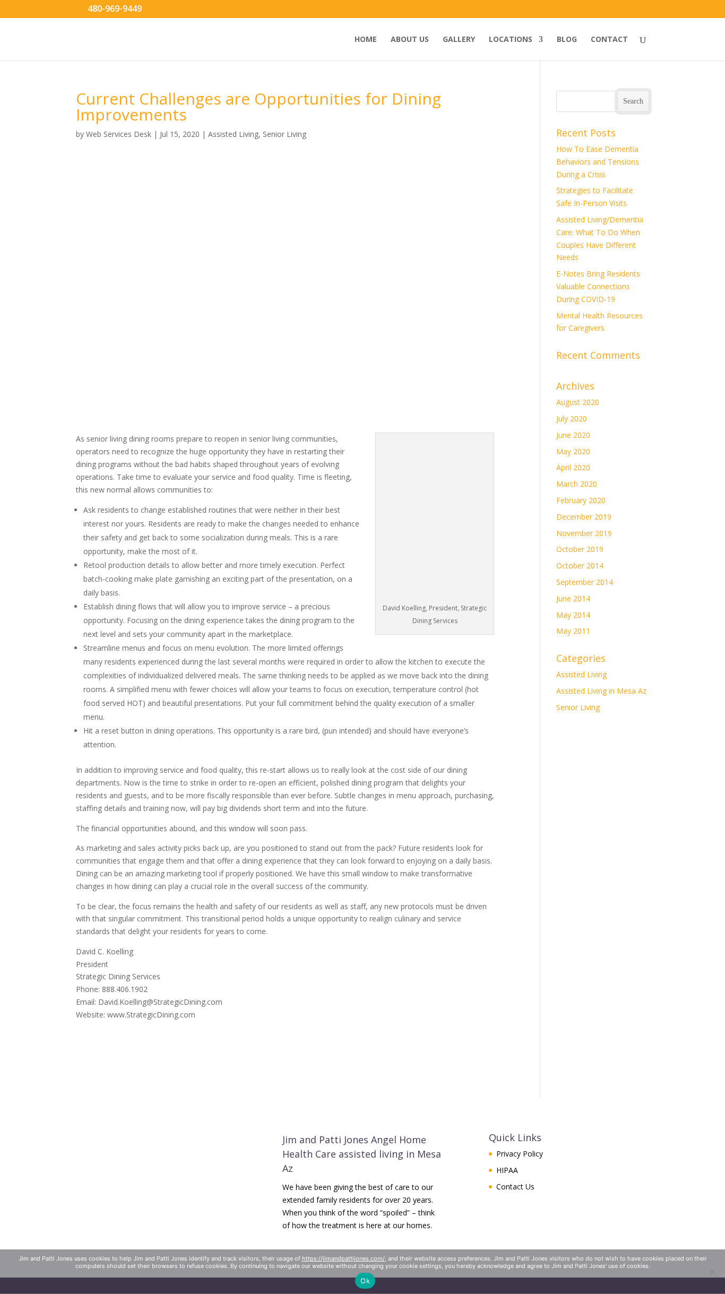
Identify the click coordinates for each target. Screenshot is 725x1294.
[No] (711, 1271)
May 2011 (573, 631)
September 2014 (584, 582)
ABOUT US (410, 40)
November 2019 (584, 533)
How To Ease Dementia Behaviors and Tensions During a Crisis (597, 161)
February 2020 (581, 500)
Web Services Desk (118, 134)
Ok (365, 1280)
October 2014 (579, 565)
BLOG (567, 40)
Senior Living (284, 134)
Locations (510, 40)
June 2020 (573, 435)
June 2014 (573, 598)
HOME (366, 40)
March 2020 (576, 484)
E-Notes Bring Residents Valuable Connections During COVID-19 (598, 286)
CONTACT (609, 40)
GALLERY (459, 40)
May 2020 (573, 451)
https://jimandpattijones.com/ (343, 1258)
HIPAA (507, 1170)
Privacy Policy (519, 1154)
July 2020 (571, 418)
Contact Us (515, 1186)
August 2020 (577, 402)
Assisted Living (233, 134)
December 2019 (583, 517)
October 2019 (579, 549)
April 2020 (573, 467)
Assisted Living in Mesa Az (601, 691)
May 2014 (573, 615)
